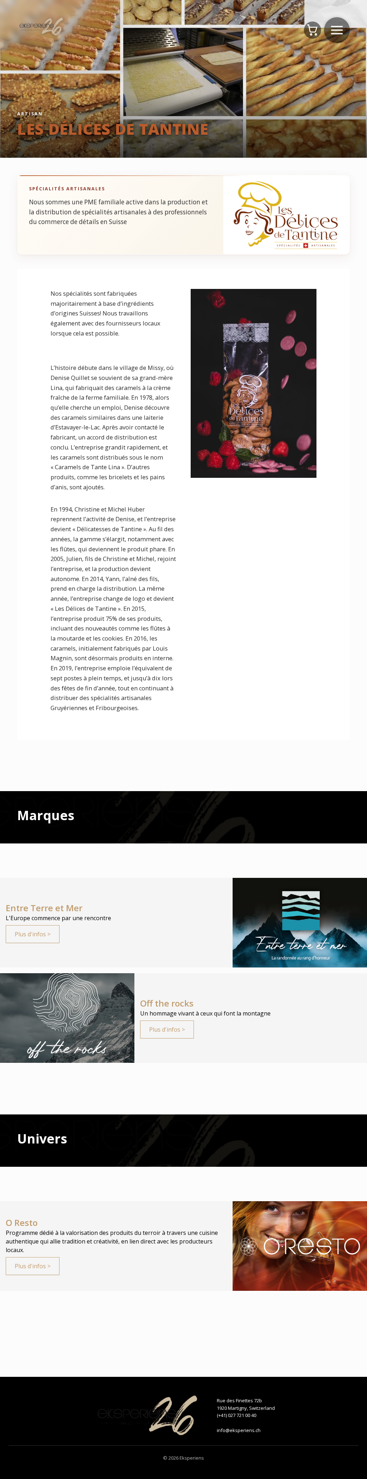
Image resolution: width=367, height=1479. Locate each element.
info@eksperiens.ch (239, 1430)
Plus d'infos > (33, 934)
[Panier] (312, 30)
